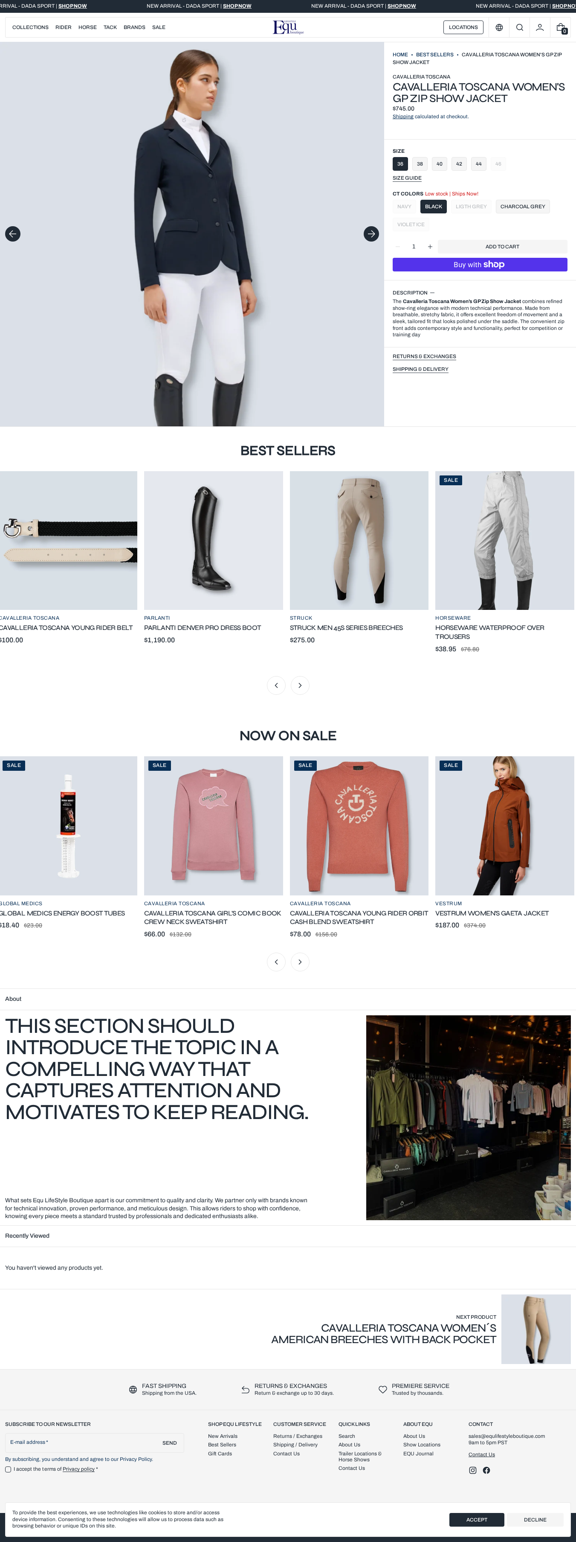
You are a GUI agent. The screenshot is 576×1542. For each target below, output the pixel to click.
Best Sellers (435, 55)
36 (400, 164)
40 (440, 164)
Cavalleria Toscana (421, 77)
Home (400, 55)
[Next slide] (371, 234)
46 (498, 164)
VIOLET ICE (413, 226)
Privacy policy (79, 1469)
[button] (519, 27)
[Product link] (416, 1329)
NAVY (406, 208)
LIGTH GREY (474, 208)
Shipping (403, 117)
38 (420, 164)
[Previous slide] (12, 234)
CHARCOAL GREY (523, 207)
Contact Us (482, 1454)
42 (459, 164)
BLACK (433, 207)
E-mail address (28, 1442)
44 (479, 164)
